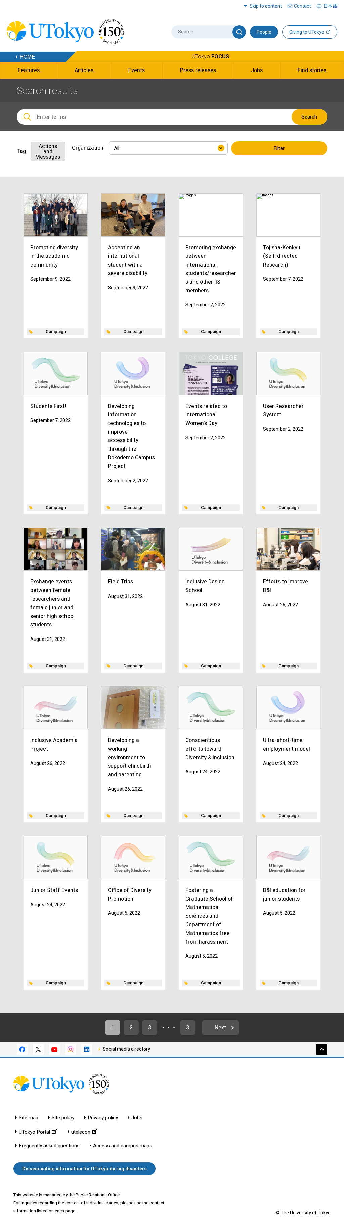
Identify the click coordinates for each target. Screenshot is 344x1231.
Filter (279, 148)
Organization (87, 148)
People (264, 32)
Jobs (136, 1117)
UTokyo (210, 56)
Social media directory (126, 1049)
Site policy (63, 1117)
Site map (28, 1117)
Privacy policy (103, 1117)
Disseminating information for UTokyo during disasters (84, 1168)
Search (309, 117)
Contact (302, 6)
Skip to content (266, 6)
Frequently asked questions (49, 1145)
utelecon (80, 1132)
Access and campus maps (122, 1145)
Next (220, 1027)
